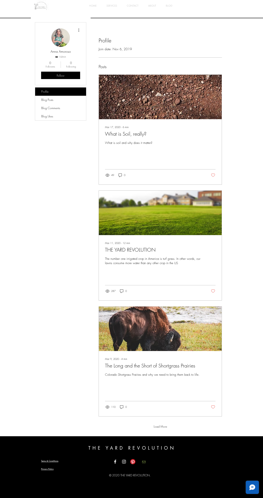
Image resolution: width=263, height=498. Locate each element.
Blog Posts (47, 100)
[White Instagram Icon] (124, 461)
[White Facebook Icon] (115, 461)
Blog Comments (50, 108)
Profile (44, 91)
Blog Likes (47, 116)
